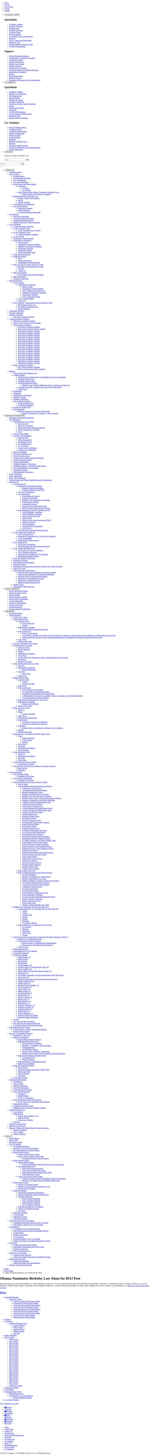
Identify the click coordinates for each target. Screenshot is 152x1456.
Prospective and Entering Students (30, 486)
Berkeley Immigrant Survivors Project (35, 794)
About (20, 736)
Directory (8, 152)
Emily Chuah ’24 (24, 989)
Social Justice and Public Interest (24, 184)
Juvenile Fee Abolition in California (34, 724)
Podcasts (7, 1319)
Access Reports (23, 750)
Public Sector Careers (20, 1183)
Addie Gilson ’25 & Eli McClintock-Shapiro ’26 (35, 971)
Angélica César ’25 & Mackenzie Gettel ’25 (33, 967)
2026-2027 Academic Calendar (24, 321)
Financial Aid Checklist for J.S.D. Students (33, 554)
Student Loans (18, 585)
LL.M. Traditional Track (21, 232)
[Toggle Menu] (1, 166)
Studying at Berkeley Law (22, 454)
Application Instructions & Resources (31, 1193)
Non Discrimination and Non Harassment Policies (30, 1231)
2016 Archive (13, 1360)
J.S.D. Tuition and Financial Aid (33, 291)
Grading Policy (18, 1233)
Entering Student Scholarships (32, 488)
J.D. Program (13, 214)
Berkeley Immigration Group (32, 792)
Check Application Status (27, 252)
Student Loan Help (29, 522)
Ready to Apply (23, 424)
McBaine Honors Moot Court (28, 1041)
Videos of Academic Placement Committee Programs (32, 1257)
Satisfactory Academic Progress (29, 580)
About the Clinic (23, 621)
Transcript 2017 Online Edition (24, 1315)
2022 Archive (13, 1347)
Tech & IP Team (23, 1074)
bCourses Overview (16, 26)
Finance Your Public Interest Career (30, 1176)
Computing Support (16, 60)
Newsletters (22, 660)
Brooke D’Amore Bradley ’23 (28, 985)
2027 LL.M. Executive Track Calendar (31, 369)
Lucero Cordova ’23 (25, 997)
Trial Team (21, 1076)
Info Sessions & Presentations (23, 562)
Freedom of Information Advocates (34, 830)
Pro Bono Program (15, 772)
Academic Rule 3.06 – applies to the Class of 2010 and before (39, 387)
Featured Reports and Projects (32, 690)
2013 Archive (13, 1366)
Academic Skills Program (18, 131)
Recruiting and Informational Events (30, 267)
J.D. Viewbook (23, 446)
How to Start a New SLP (26, 871)
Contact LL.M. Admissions (27, 448)
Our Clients (26, 674)
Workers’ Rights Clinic (30, 867)
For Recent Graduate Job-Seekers (25, 1245)
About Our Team (19, 568)
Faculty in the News (16, 605)
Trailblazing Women (11, 1388)
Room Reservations (16, 76)
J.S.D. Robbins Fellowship (27, 552)
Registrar (12, 144)
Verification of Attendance (22, 395)
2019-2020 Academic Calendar (29, 341)
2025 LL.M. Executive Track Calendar (31, 329)
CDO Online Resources (21, 1251)
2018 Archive (13, 1355)
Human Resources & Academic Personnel (23, 70)
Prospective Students (25, 208)
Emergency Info (14, 42)
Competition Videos (20, 1078)
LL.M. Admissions (15, 474)
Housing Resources (24, 261)
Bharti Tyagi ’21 (23, 999)
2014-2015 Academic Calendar (29, 351)
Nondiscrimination (10, 1445)
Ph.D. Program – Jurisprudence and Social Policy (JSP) (32, 303)
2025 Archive (13, 1341)
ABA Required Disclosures (14, 1435)
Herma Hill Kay (19, 1329)
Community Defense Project (32, 887)
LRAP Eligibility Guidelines (32, 512)
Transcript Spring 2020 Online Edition (26, 1305)
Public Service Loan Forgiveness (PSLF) (36, 520)
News (6, 3)
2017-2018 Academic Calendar (29, 345)
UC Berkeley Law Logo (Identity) (21, 36)
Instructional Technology (17, 72)
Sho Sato (16, 1333)
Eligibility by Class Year (21, 1035)
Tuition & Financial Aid (21, 255)
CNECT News (23, 947)
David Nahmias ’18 (25, 965)
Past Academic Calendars (22, 325)
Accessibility (8, 1441)
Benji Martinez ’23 (24, 1001)
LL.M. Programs (15, 224)
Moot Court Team (24, 1072)
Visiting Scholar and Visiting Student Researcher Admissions (30, 480)
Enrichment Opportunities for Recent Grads (28, 1247)
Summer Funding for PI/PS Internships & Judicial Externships (44, 1178)
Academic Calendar (16, 24)
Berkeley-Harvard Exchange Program (26, 222)
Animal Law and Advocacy (32, 788)
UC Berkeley (9, 1449)
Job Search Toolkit (15, 1142)
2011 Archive (13, 1370)
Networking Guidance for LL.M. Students (28, 1225)
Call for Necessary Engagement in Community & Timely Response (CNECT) (40, 937)
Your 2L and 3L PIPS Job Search (34, 1170)
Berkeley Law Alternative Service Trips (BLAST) (31, 907)
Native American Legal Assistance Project (37, 846)
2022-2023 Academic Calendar (29, 335)
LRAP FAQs (26, 528)
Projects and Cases (24, 631)
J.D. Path (25, 188)
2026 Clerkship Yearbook (31, 1203)
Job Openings (9, 1433)
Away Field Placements (21, 1092)
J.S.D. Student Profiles (26, 299)
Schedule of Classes (16, 30)
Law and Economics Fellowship (29, 212)
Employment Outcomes (17, 1259)
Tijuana (24, 935)
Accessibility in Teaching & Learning (22, 58)
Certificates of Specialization (23, 238)
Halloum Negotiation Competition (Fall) (32, 1056)
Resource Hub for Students (18, 118)
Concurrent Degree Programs (23, 218)
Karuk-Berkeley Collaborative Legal (35, 893)
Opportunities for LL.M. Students (25, 951)
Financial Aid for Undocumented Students (32, 576)
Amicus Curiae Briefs (29, 633)
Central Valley (27, 915)
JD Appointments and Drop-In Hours (26, 1150)
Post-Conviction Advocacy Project (34, 855)
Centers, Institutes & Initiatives (19, 609)
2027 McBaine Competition (32, 1043)
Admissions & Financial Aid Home (21, 418)
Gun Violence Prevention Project (33, 832)
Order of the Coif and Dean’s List (25, 373)
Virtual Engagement (25, 440)
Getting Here (9, 1429)
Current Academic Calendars (23, 226)
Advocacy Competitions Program (20, 1033)
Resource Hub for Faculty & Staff (21, 44)
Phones (11, 74)
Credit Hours (22, 389)
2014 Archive (13, 1364)
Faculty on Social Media (17, 603)
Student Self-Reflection (30, 704)
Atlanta (24, 913)
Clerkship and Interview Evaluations (30, 1207)
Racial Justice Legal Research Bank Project (37, 945)
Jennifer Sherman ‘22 (25, 1013)
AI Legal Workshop (29, 875)
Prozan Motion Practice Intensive (29, 1039)
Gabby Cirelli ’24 (24, 983)
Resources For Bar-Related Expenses (31, 578)
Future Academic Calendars (23, 365)
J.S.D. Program (18, 283)
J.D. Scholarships (24, 494)
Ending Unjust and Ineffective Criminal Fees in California (42, 728)
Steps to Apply (23, 242)
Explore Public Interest (26, 1162)
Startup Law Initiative (29, 861)
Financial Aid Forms (20, 560)
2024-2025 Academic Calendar (29, 331)
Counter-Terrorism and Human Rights (35, 698)
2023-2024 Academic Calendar (29, 333)
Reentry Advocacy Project (31, 901)
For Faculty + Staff (11, 15)
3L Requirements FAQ (26, 403)
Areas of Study (14, 174)
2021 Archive (13, 1349)
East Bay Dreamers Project (31, 820)
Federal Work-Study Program (23, 587)
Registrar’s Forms (19, 397)
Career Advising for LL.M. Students (21, 1221)
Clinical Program (15, 615)
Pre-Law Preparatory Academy (29, 430)
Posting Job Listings (20, 1235)
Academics (9, 170)
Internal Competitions (20, 1037)
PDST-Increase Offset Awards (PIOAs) (36, 508)
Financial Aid (13, 482)
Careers (8, 1136)
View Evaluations (15, 34)
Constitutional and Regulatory (23, 204)
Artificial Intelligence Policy (27, 383)
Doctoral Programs (15, 281)
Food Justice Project (29, 826)
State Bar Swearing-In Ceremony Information (34, 411)
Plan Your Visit (23, 438)
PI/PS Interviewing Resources (32, 1168)
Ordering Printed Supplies (22, 1398)
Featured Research (15, 607)
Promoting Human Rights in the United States (38, 694)
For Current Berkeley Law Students (26, 468)
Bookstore (12, 139)
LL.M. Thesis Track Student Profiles (31, 275)
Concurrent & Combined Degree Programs (28, 458)
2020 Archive (13, 1351)
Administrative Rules (20, 1104)
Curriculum (22, 186)
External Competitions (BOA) (23, 1066)
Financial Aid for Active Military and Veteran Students (37, 572)
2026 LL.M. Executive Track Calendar (27, 323)
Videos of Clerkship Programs (28, 1209)
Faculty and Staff (28, 623)
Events (6, 5)
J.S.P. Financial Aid (20, 542)
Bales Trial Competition (26, 1064)
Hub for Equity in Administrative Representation (39, 943)
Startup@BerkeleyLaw (17, 1110)
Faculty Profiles (14, 98)
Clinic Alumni (27, 740)
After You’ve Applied (25, 426)
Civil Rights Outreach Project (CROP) (35, 883)
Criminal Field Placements (22, 1090)
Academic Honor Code (26, 379)
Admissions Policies (25, 250)
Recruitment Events (25, 442)
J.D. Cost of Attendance (26, 492)
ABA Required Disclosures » (23, 472)
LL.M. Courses (18, 236)
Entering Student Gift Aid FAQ (33, 490)
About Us (21, 666)
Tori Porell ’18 (23, 973)
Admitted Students (19, 257)
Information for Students (26, 627)
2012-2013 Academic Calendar (29, 355)
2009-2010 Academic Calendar (29, 361)
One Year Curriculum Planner (23, 317)
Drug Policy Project (29, 818)
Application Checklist (25, 248)
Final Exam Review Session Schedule (22, 104)
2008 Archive (13, 1376)
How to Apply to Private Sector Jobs (31, 1156)
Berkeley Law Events (16, 64)
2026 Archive (13, 1339)
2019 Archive (13, 1353)
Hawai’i (25, 919)
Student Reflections (29, 670)
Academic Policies (15, 129)
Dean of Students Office (17, 127)
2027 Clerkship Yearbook (31, 1205)
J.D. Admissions (14, 420)
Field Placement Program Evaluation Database (29, 1108)
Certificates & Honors (16, 311)
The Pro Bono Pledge (21, 774)
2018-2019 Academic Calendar (29, 343)
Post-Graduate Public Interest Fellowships (37, 1172)
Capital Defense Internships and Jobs (35, 629)
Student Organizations (16, 133)
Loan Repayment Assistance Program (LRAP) (34, 510)
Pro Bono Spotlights (20, 955)
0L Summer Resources (21, 1146)
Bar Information (19, 409)
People (20, 712)
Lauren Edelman (19, 1325)
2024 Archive (13, 1343)
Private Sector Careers (21, 1152)
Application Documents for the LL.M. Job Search (30, 1223)
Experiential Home (15, 613)
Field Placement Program (18, 1080)
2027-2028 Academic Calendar (29, 367)
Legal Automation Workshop (32, 895)
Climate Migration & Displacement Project (37, 808)
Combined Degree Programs (23, 220)
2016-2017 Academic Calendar (29, 347)
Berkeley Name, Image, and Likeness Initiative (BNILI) (42, 798)
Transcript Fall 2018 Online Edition (25, 1311)
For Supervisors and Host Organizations (27, 1100)
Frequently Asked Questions (23, 1106)
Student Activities (24, 202)
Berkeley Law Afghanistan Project (30, 939)
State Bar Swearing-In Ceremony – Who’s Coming (40, 413)
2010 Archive (13, 1372)
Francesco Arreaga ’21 (26, 1007)
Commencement (14, 137)
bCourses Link (14, 28)
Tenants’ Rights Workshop (31, 865)
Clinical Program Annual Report (24, 762)
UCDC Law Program (25, 1098)
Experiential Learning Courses (19, 1027)
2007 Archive (13, 1378)
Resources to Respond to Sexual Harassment (24, 80)
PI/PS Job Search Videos (31, 1174)
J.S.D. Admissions (15, 476)
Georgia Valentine (28, 714)
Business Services (15, 66)
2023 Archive (13, 1345)
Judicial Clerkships (20, 1191)
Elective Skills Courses (21, 1031)
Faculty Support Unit (16, 62)
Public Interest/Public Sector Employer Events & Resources (43, 1164)
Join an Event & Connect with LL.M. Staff (28, 265)
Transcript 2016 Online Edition (24, 1317)
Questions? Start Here (21, 279)
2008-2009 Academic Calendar (29, 363)
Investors (16, 1122)
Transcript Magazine (11, 1297)
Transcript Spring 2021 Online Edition (26, 1301)
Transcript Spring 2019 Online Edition (26, 1309)
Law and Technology (20, 182)
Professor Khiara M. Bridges (28, 1015)
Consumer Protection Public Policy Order (36, 810)
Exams (11, 106)
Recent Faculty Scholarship (18, 599)
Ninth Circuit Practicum (17, 1126)
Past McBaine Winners (30, 1050)
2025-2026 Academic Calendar (29, 327)
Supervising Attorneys (21, 953)
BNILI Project (23, 959)
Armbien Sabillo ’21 (25, 1009)
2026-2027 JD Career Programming (26, 1148)
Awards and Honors (16, 601)
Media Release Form (16, 1394)
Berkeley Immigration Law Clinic (34, 879)
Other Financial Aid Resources (24, 570)
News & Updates (28, 524)
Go (27, 160)
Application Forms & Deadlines (29, 244)
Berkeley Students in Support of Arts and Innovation (40, 881)
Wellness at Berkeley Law (18, 141)
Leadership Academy (29, 504)
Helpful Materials (28, 1048)
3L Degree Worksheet (25, 405)
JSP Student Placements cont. (28, 307)
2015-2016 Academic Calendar (29, 349)
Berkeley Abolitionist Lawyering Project (36, 877)
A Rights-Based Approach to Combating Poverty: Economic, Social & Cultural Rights (52, 696)
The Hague (22, 1094)
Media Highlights (10, 1335)
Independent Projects (20, 949)
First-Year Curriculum (21, 216)
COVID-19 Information (17, 46)
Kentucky (25, 921)
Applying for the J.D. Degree (23, 422)
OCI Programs (18, 1215)
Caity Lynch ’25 (23, 977)
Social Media (9, 1390)
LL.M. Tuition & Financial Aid (24, 532)
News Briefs (8, 1271)
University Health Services (18, 146)
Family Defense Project (30, 824)
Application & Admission (22, 240)
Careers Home (14, 1138)
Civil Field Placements (21, 1088)
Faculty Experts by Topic (18, 593)
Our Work (21, 672)
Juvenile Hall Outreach (30, 891)
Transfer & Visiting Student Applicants (31, 428)
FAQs (20, 432)
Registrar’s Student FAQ (22, 407)
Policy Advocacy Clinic (21, 708)
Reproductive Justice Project (32, 859)
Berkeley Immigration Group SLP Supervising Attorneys (38, 979)
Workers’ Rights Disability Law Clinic (35, 905)
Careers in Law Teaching (18, 1253)
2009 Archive (13, 1374)
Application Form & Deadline (32, 289)
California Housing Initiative (32, 804)
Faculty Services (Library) (18, 68)
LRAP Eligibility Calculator (32, 514)
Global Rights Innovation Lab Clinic (26, 664)
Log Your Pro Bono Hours (22, 778)
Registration (17, 391)
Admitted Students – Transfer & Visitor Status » (30, 466)
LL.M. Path (26, 190)
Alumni (7, 11)
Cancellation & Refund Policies (29, 263)
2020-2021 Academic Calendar (29, 339)
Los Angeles (26, 927)
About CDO (13, 1140)
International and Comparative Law (25, 196)
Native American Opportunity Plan (34, 506)
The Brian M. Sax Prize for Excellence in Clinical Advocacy (34, 766)
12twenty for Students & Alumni (20, 1265)
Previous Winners (28, 1060)
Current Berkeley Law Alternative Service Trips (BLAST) (38, 909)
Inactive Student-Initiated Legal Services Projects (35, 873)
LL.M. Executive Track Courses (29, 230)
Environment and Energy (22, 178)
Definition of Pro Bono (26, 776)
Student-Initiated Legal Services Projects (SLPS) (30, 782)
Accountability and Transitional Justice (35, 692)
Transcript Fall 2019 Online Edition (25, 1307)
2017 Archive (13, 1358)
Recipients (21, 770)
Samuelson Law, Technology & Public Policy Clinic (31, 734)
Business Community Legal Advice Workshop (38, 800)
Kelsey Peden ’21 (24, 1011)
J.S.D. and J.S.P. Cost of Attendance (30, 550)
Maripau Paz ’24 (23, 995)
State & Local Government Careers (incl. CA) (34, 1187)
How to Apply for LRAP (31, 516)
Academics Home (15, 172)
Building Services (15, 78)
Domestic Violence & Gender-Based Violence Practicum (29, 1128)
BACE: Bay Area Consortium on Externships (34, 1102)
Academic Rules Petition (26, 381)
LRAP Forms (27, 518)
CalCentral (12, 110)
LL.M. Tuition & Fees (25, 534)
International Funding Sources (28, 540)
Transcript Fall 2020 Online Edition (25, 1303)
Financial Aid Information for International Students (36, 574)
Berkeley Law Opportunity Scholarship (36, 500)
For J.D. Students (15, 1144)
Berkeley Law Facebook (17, 94)
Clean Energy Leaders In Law (33, 806)
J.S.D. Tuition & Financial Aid (24, 548)
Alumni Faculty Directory (22, 1255)
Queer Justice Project (29, 857)
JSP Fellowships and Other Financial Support (34, 546)
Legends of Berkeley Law (18, 1323)
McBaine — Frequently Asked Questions (36, 1045)
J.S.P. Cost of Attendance (26, 544)
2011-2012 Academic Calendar (29, 357)
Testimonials (17, 1082)
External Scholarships (29, 498)
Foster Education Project (31, 828)
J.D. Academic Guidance (22, 401)
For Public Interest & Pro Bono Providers (27, 1025)
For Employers (14, 1227)
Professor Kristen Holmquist (28, 1017)
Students (21, 730)
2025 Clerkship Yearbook (31, 1201)
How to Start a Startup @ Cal (28, 1116)
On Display (8, 1321)
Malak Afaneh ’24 (24, 991)
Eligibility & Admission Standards (30, 246)
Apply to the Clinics (20, 617)
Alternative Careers (20, 1217)
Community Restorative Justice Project (35, 885)
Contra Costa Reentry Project (32, 812)
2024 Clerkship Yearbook (31, 1199)
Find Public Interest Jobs (26, 1166)
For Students (9, 82)
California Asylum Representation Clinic (36, 802)
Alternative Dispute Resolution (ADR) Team (33, 1070)
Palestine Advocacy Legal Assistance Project (38, 849)
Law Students (18, 1112)
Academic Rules (14, 32)
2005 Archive (13, 1382)
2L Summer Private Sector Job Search (35, 1158)
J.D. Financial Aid (15, 96)
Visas (20, 259)
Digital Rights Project (29, 814)
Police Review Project (30, 851)
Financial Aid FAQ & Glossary (24, 558)
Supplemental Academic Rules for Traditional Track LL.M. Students (42, 377)
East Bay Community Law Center (25, 643)
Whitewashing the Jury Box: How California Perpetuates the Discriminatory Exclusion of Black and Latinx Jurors (62, 637)
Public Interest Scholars (30, 502)
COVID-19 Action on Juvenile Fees (35, 722)
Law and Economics (20, 206)
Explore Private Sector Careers (28, 1154)
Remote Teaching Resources (19, 56)
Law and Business (19, 180)
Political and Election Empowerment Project (37, 853)
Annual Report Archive (26, 764)
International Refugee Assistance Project (36, 838)
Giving (6, 9)
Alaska (24, 911)
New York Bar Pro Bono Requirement (26, 1023)
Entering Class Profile (21, 434)
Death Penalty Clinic (20, 619)
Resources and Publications (27, 718)
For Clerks (21, 1211)
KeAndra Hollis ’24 (25, 993)
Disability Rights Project (30, 816)
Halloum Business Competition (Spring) (32, 1062)
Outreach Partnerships (21, 462)
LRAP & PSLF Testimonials (32, 526)
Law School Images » (12, 1400)
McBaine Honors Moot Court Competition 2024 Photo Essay (43, 1054)
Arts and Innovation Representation (34, 790)
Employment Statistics (21, 1261)
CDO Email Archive (20, 1219)
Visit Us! (21, 269)
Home (6, 1269)
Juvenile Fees (22, 720)
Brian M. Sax (22, 768)
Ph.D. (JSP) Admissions (17, 478)
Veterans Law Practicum (17, 1124)
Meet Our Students (20, 273)
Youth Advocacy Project (30, 869)
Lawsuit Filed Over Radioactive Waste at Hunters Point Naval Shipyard (43, 658)
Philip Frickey (18, 1327)
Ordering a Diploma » (21, 399)
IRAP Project (22, 963)
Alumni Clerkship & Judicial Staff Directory (33, 1195)
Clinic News (22, 639)
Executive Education (16, 313)
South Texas (26, 933)
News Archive (9, 1337)
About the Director (20, 1130)
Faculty (20, 200)
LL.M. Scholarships (25, 538)
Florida (24, 917)
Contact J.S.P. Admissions (27, 450)
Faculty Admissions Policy (22, 460)
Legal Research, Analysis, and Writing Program (30, 1029)
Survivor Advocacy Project (31, 863)
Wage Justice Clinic (29, 903)
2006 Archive (13, 1380)
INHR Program (23, 1096)
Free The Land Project (30, 889)
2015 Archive (13, 1362)
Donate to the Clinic (25, 641)
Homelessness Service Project (32, 834)
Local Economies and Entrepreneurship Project (38, 897)
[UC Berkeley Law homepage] (9, 1404)
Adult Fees (21, 726)
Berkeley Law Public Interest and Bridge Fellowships (41, 1181)
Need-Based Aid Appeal (30, 496)
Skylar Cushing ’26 (24, 969)
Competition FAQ (28, 1058)
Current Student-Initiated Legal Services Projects (35, 786)
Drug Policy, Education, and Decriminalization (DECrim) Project (41, 975)
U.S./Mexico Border (29, 923)
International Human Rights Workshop (35, 836)
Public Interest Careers (21, 1160)
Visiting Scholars (24, 210)
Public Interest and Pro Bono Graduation (36, 194)
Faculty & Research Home (18, 591)
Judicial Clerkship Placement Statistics (26, 1263)
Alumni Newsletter (15, 1386)
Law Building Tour (24, 444)
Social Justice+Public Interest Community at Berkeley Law (38, 192)
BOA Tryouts (22, 1068)
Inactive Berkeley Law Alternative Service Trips (35, 925)
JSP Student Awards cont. (27, 305)
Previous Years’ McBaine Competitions (36, 1052)
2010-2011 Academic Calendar (29, 359)
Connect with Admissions (22, 436)
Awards (16, 1019)
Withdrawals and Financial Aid (29, 582)
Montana (25, 929)
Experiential (9, 611)
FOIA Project (22, 961)
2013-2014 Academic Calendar (29, 353)
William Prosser (18, 1331)
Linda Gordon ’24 (24, 957)
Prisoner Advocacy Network (32, 899)
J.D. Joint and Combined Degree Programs (33, 530)
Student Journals (14, 135)
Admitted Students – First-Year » (24, 464)
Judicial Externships (20, 1086)
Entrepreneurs (18, 1114)
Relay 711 (8, 1443)
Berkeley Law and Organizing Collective (36, 796)
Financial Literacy (19, 564)
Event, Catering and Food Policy (20, 40)
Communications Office (12, 1392)
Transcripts (17, 393)
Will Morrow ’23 (24, 1003)
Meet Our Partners (19, 277)
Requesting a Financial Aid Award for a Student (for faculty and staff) (37, 566)
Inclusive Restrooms (16, 150)
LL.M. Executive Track (21, 228)
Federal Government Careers (28, 1185)
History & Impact (19, 1134)
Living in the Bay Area (21, 456)
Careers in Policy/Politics (26, 1189)
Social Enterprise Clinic (21, 752)
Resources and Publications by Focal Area (32, 700)
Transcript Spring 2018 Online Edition (26, 1313)
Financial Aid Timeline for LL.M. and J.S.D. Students (37, 536)
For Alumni (13, 1243)
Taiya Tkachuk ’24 (24, 987)
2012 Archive (13, 1368)
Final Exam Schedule (16, 108)
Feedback (7, 1437)
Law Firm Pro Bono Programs (24, 1021)
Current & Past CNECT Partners (29, 941)
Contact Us (22, 271)
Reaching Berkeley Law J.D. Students (26, 1239)
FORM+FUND (23, 1118)
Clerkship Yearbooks (25, 1197)
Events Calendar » (24, 309)
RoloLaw (12, 38)
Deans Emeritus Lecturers (18, 597)
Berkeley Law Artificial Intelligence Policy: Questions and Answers (46, 385)
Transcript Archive (15, 1299)
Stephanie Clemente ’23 (26, 1005)
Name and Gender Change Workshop (35, 844)
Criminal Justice (19, 176)
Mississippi (26, 931)
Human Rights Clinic (20, 678)
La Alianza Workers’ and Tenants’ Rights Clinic (39, 840)
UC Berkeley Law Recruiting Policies (26, 1229)
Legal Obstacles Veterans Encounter (35, 842)
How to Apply (23, 784)
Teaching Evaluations (16, 102)
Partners (25, 742)
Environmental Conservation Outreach (35, 822)
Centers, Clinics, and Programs (29, 198)
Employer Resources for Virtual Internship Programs (31, 1241)
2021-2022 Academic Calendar (29, 337)
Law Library (8, 7)
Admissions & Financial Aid (14, 415)
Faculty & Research (12, 589)
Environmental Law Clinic (22, 645)
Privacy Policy (9, 1447)
